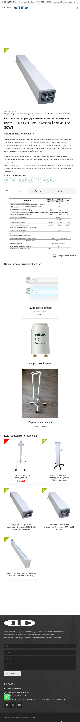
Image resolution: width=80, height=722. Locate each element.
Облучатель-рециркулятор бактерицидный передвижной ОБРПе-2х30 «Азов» (59, 477)
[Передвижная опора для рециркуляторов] (21, 456)
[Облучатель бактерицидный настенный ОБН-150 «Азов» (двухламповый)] (21, 554)
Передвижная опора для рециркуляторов (21, 476)
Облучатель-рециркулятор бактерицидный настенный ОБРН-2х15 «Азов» (59, 527)
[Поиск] (77, 8)
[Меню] (72, 8)
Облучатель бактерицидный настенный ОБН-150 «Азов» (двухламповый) (21, 574)
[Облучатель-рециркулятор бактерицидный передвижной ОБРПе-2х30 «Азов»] (59, 456)
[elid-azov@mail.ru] (6, 689)
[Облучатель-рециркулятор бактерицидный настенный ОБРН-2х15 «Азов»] (59, 505)
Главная (7, 112)
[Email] (19, 705)
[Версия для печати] (55, 255)
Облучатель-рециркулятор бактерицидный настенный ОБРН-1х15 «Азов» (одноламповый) (21, 527)
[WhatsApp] (13, 705)
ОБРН (14, 112)
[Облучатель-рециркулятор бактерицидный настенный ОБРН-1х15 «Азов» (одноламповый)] (21, 505)
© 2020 (7, 717)
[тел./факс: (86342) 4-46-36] (6, 693)
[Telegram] (7, 705)
